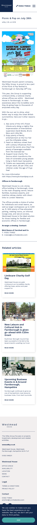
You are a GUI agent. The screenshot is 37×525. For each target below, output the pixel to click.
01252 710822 (24, 6)
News (4, 474)
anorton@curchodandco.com (13, 500)
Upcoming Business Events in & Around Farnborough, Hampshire (16, 383)
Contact (6, 476)
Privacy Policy (8, 489)
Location (6, 471)
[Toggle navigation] (34, 6)
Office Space (7, 466)
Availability (7, 468)
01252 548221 (7, 455)
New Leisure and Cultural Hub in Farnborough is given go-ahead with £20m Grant (17, 329)
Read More (9, 293)
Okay (18, 520)
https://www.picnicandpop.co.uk (19, 176)
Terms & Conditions (10, 486)
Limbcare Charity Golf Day (17, 277)
